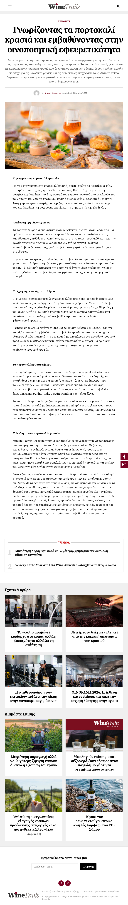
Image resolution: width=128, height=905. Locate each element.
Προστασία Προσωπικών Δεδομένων (100, 891)
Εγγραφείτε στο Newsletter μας (64, 858)
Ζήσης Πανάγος (53, 93)
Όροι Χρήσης (72, 891)
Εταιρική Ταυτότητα (52, 891)
